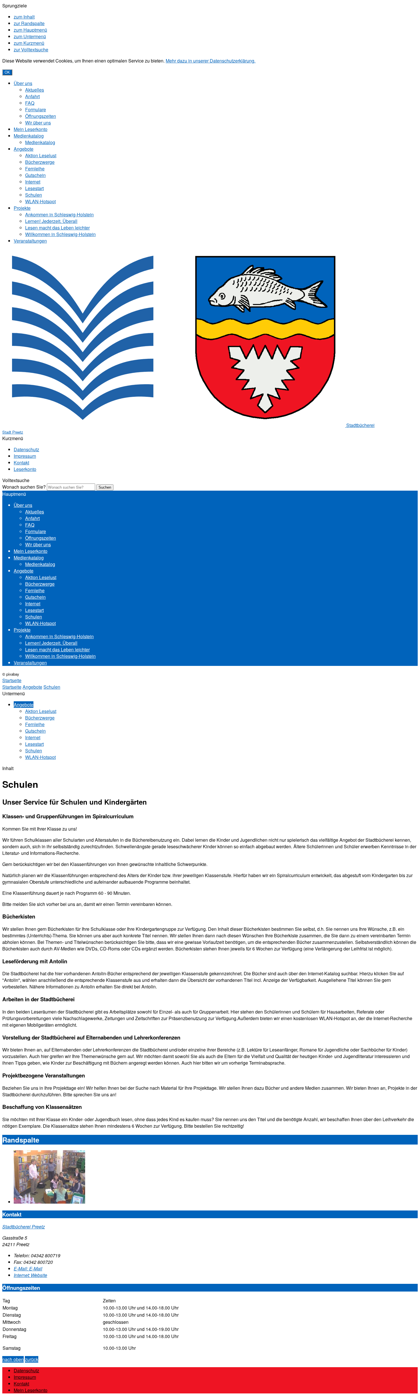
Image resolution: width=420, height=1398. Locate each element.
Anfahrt (32, 96)
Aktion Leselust (40, 155)
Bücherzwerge (40, 162)
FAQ (29, 103)
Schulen (33, 195)
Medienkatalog (29, 135)
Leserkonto (25, 469)
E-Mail (28, 1268)
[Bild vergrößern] (49, 1201)
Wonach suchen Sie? (24, 487)
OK (7, 72)
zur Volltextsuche (31, 49)
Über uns (23, 83)
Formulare (35, 109)
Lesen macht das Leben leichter (57, 227)
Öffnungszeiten (40, 116)
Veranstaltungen (30, 240)
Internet (32, 181)
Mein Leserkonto (30, 129)
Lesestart (34, 188)
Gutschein (35, 175)
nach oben (13, 1359)
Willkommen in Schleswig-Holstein (60, 234)
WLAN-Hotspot (40, 201)
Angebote (23, 149)
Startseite (11, 687)
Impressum (25, 456)
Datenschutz (26, 449)
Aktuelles (34, 89)
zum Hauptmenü (30, 30)
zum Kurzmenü (29, 43)
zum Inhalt (24, 16)
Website (30, 1275)
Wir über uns (38, 122)
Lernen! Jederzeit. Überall (51, 221)
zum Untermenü (30, 36)
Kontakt (21, 462)
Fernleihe (35, 168)
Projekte (22, 208)
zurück (31, 1359)
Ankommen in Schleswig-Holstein (59, 214)
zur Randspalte (29, 23)
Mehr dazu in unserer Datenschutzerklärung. (210, 60)
